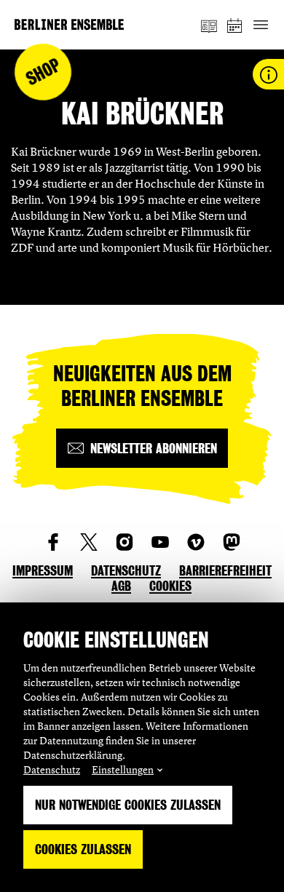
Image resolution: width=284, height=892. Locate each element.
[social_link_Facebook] (53, 542)
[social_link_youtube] (160, 542)
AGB (121, 586)
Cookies (170, 586)
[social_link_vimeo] (196, 542)
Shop (43, 72)
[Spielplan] (235, 25)
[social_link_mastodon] (231, 542)
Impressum (42, 570)
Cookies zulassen (83, 849)
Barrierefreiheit (225, 570)
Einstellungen (123, 769)
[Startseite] (69, 24)
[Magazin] (209, 25)
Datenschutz (51, 769)
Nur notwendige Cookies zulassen (128, 805)
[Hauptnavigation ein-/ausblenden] (260, 25)
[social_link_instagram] (124, 542)
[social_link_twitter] (89, 542)
